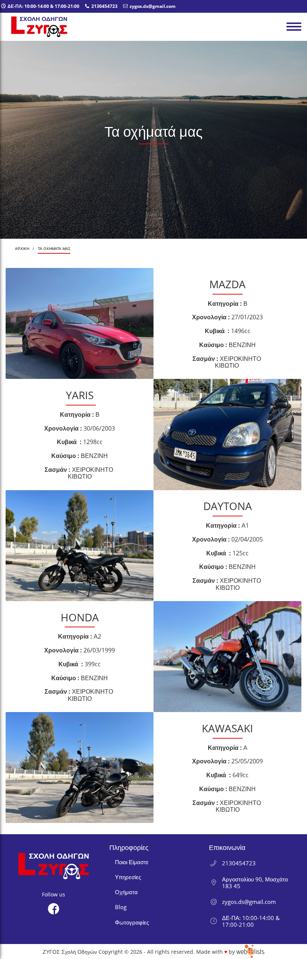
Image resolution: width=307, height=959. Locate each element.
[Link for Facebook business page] (53, 908)
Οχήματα (126, 892)
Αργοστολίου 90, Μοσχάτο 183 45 (255, 882)
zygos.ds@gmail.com (249, 901)
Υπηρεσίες (128, 877)
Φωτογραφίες (132, 922)
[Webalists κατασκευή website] (250, 951)
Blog (121, 907)
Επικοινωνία (227, 847)
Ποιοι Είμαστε (132, 862)
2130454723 (239, 863)
